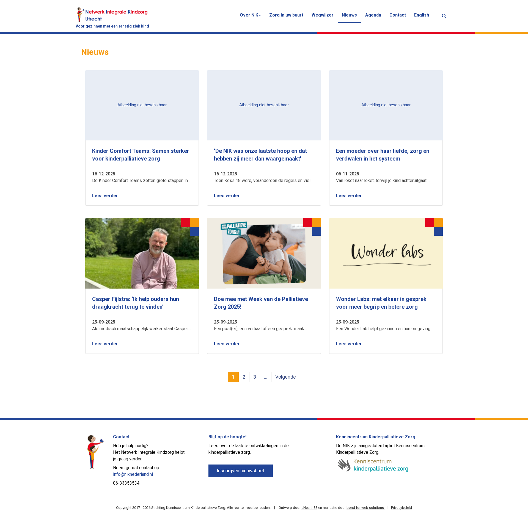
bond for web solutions (365, 508)
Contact (397, 15)
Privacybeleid (401, 508)
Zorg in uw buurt (286, 15)
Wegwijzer (323, 15)
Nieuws (349, 15)
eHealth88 (309, 508)
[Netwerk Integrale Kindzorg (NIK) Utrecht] (112, 14)
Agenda (373, 15)
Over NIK (249, 15)
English (421, 15)
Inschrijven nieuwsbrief (241, 470)
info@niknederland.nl (133, 474)
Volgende (285, 377)
